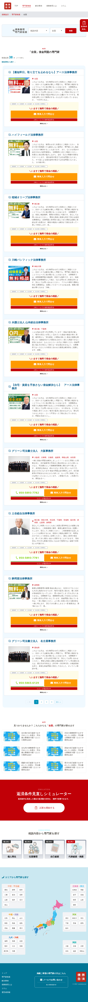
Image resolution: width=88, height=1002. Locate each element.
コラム (63, 6)
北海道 (74, 890)
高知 (6, 928)
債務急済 (5, 14)
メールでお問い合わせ (52, 979)
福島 (74, 905)
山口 (21, 918)
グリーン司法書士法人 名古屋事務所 (34, 641)
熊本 (6, 946)
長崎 (13, 941)
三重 (6, 895)
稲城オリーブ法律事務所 (26, 197)
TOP (16, 6)
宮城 (81, 895)
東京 (66, 918)
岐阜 (21, 890)
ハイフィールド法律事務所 (27, 134)
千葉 (66, 923)
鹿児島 (6, 951)
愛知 (6, 890)
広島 (6, 918)
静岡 (13, 890)
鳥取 (6, 923)
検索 (71, 31)
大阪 (66, 946)
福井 (13, 900)
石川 (21, 900)
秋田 (74, 900)
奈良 (66, 951)
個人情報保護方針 (51, 985)
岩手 (74, 895)
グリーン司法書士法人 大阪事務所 (32, 450)
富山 (6, 905)
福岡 (6, 941)
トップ (4, 973)
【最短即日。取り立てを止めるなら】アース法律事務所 (44, 72)
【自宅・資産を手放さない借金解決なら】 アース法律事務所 (46, 386)
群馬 (81, 923)
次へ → (58, 702)
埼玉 (81, 918)
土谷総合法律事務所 (23, 513)
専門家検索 (26, 6)
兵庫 (81, 946)
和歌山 (82, 951)
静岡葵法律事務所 (22, 578)
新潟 (13, 895)
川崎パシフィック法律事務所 (29, 259)
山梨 (6, 900)
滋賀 (74, 951)
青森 (81, 890)
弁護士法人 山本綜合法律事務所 (31, 322)
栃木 (66, 928)
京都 (74, 946)
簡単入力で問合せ (45, 114)
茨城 (74, 923)
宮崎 (21, 946)
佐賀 (21, 941)
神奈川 (74, 918)
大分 (13, 946)
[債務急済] (7, 6)
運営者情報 (6, 992)
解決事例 (38, 6)
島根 (13, 923)
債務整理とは (51, 6)
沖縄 (13, 951)
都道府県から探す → (9, 62)
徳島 (21, 923)
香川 (21, 928)
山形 (81, 900)
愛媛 (13, 928)
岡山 (13, 918)
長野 (21, 895)
